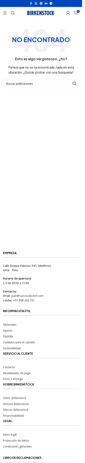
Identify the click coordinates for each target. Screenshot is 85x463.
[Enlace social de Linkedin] (46, 3)
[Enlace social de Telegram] (51, 3)
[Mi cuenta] (68, 13)
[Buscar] (13, 13)
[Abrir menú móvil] (5, 13)
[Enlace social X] (36, 3)
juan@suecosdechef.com (27, 296)
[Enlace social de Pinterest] (41, 3)
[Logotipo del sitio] (41, 13)
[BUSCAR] (74, 83)
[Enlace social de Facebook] (31, 3)
